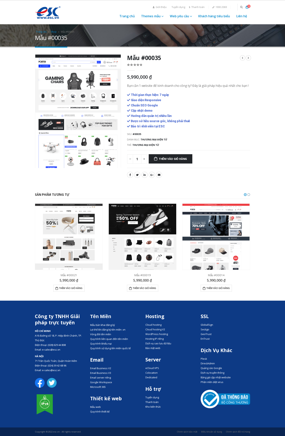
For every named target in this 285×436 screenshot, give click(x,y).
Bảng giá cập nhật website (216, 377)
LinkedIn (145, 175)
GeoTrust (206, 334)
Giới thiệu (161, 7)
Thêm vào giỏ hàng (173, 159)
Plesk (204, 358)
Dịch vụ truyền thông (212, 372)
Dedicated (151, 377)
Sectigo (205, 329)
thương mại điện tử (145, 145)
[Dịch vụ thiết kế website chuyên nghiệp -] (47, 12)
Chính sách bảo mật (187, 431)
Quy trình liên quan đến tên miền (109, 339)
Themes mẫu (151, 16)
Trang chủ (127, 16)
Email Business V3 (100, 373)
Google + (152, 175)
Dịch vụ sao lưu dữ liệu (158, 343)
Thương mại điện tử (154, 139)
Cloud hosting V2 (155, 329)
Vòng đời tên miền (100, 334)
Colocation (151, 372)
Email (159, 175)
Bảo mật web (152, 348)
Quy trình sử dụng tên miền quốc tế (110, 348)
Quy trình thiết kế (100, 411)
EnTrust (205, 338)
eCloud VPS (152, 368)
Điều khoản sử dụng (211, 431)
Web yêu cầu (179, 16)
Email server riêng (100, 377)
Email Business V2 (100, 368)
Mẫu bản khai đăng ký (102, 325)
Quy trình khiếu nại (101, 343)
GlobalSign (207, 324)
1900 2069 (221, 7)
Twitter (137, 175)
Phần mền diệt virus (212, 382)
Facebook (130, 175)
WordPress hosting (156, 334)
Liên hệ (241, 16)
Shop (54, 31)
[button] (245, 194)
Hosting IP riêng (154, 338)
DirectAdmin (208, 363)
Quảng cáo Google (211, 368)
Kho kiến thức (153, 406)
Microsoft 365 (98, 387)
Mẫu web (95, 407)
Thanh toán (198, 7)
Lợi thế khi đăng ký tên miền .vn (107, 329)
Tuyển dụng (178, 7)
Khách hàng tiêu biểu (214, 16)
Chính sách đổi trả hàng (238, 431)
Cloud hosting (153, 324)
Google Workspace (101, 382)
